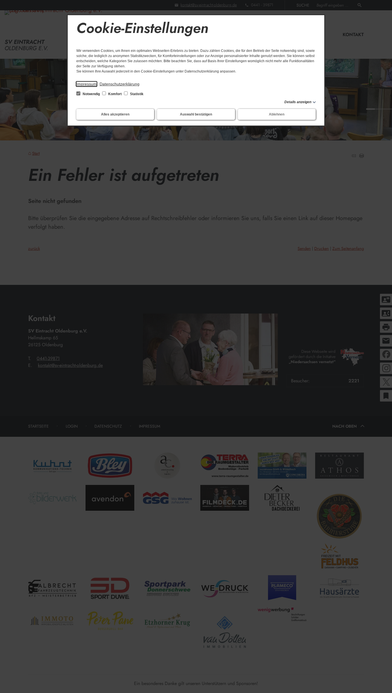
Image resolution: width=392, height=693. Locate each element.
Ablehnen (276, 114)
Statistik (136, 94)
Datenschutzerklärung (119, 84)
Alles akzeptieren (115, 114)
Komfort (115, 94)
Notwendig (91, 94)
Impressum (86, 84)
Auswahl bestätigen (196, 114)
